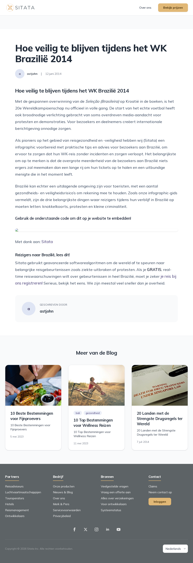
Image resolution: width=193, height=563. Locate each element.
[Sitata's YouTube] (118, 529)
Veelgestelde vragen (114, 486)
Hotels (9, 504)
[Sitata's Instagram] (96, 529)
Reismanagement (17, 510)
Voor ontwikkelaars (114, 504)
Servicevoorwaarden (67, 510)
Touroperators (14, 498)
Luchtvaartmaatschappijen (23, 492)
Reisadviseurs (14, 486)
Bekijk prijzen (173, 7)
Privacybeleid (62, 516)
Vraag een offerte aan (116, 492)
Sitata (47, 241)
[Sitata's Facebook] (74, 529)
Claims (153, 486)
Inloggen (160, 501)
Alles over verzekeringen (117, 498)
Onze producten (63, 486)
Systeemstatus (111, 510)
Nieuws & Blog (63, 492)
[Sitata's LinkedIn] (107, 529)
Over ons (145, 7)
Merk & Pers (61, 504)
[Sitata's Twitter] (85, 529)
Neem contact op (160, 492)
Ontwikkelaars (15, 516)
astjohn (47, 311)
